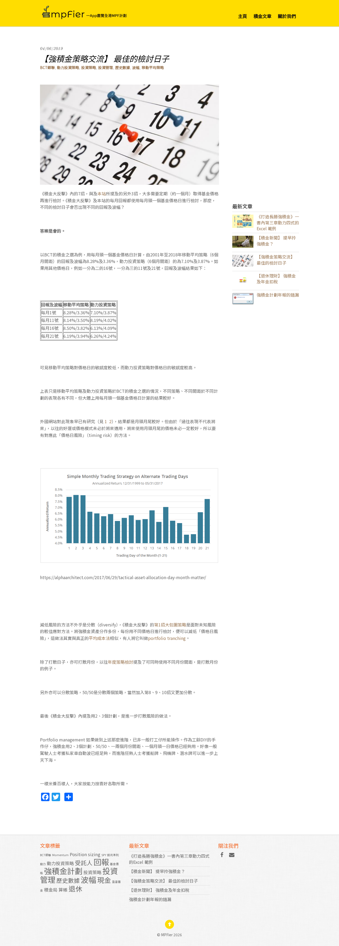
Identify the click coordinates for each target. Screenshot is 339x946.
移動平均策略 (153, 67)
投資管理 (105, 67)
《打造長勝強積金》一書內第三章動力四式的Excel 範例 (278, 222)
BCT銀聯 (47, 67)
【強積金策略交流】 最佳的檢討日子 (104, 58)
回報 (101, 861)
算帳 (63, 890)
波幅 (136, 67)
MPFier (167, 934)
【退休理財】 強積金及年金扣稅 (276, 279)
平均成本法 (99, 638)
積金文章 (262, 16)
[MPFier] (94, 11)
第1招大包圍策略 (170, 624)
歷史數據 (122, 67)
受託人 (83, 863)
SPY (103, 855)
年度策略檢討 (120, 662)
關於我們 (287, 16)
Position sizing (85, 854)
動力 (43, 864)
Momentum (60, 855)
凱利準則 (113, 855)
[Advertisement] (265, 116)
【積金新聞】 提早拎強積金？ (276, 240)
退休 (75, 888)
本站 (101, 193)
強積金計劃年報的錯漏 (278, 295)
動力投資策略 (68, 67)
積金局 (50, 890)
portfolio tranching (167, 638)
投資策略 (88, 67)
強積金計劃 (63, 870)
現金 (104, 880)
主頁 (242, 16)
